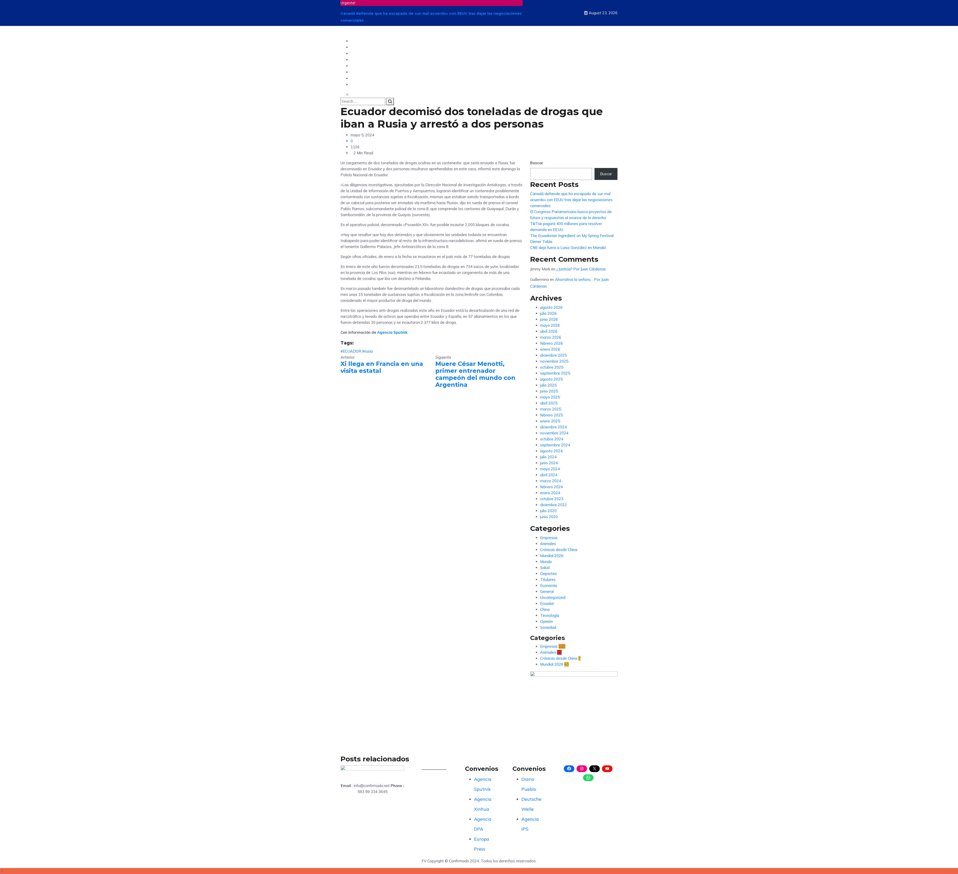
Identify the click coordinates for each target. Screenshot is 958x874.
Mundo (358, 47)
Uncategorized (552, 597)
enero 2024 (550, 492)
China (357, 84)
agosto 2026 (551, 307)
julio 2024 (548, 457)
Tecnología (362, 59)
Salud (357, 78)
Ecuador (359, 41)
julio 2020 (548, 510)
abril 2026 (548, 331)
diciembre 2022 (553, 504)
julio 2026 (548, 313)
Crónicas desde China (558, 549)
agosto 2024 (551, 451)
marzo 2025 (550, 409)
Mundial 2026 (551, 555)
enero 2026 (550, 349)
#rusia (367, 351)
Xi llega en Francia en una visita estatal (382, 367)
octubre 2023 (551, 498)
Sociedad (360, 72)
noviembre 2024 (554, 433)
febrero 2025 (551, 415)
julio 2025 (548, 385)
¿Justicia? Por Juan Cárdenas (581, 269)
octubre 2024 (551, 439)
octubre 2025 (551, 367)
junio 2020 (549, 516)
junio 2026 (549, 319)
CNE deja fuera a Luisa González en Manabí (568, 247)
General (547, 591)
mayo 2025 (550, 397)
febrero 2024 (551, 486)
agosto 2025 (551, 379)
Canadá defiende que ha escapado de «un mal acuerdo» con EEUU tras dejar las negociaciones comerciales (571, 199)
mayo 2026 (550, 325)
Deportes (360, 66)
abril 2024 (548, 475)
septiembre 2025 (555, 373)
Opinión (359, 53)
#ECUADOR (351, 351)
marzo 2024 (550, 480)
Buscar (536, 162)
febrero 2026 (551, 343)
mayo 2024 (550, 469)
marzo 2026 (550, 337)
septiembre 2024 (555, 445)
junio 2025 (549, 391)
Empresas (549, 537)
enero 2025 (550, 421)
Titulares (548, 579)
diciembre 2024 (553, 427)
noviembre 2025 (554, 361)
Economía (548, 585)
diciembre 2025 (553, 355)
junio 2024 (549, 463)
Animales (548, 543)
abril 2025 (548, 403)
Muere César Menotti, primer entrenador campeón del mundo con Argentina (475, 374)
